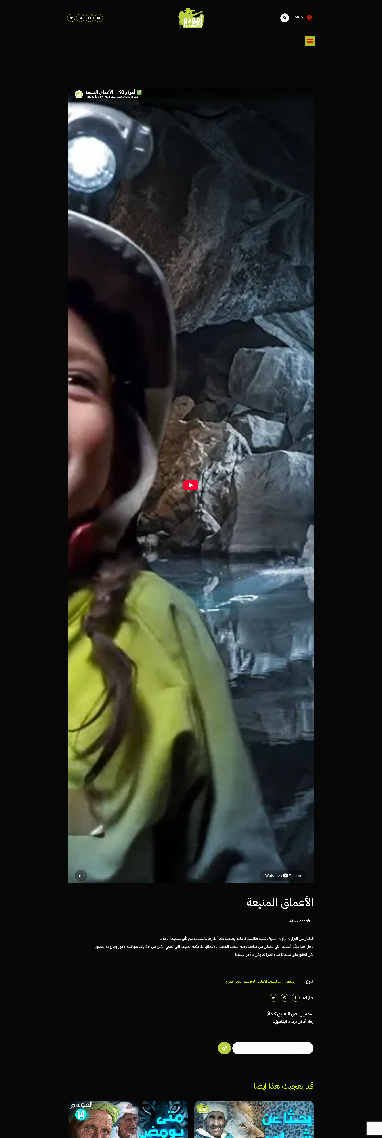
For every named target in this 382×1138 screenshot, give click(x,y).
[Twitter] (71, 18)
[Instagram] (80, 18)
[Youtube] (99, 18)
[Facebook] (90, 18)
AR (297, 17)
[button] (310, 41)
